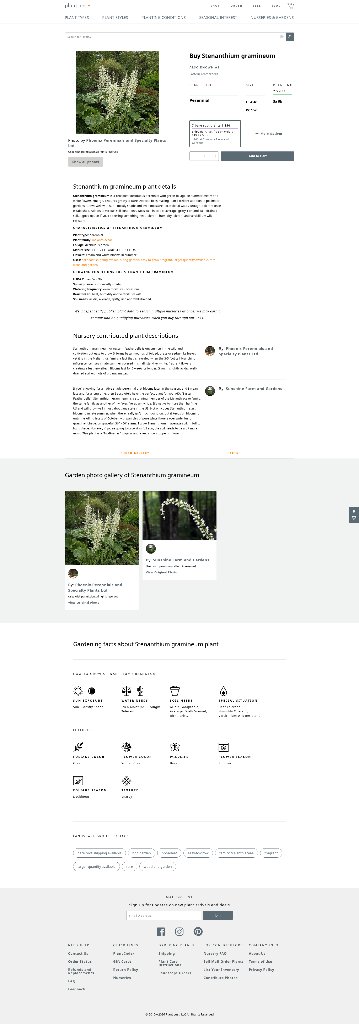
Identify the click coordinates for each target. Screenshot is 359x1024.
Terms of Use (260, 961)
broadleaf (169, 853)
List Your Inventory (221, 969)
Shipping (167, 953)
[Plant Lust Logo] (77, 6)
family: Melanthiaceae (236, 853)
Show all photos (85, 162)
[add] (215, 156)
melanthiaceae (102, 240)
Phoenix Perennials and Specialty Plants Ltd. (95, 587)
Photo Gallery (134, 453)
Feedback (76, 989)
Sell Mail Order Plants (224, 961)
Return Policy (125, 969)
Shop (215, 6)
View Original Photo (84, 603)
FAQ (72, 981)
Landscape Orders (175, 973)
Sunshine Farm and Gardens (181, 559)
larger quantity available (191, 260)
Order (236, 6)
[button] (282, 37)
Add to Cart (257, 156)
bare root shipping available (101, 260)
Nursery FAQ (215, 953)
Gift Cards (122, 961)
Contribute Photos (220, 977)
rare (212, 260)
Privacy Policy (261, 969)
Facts (233, 453)
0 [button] (291, 4)
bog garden (131, 260)
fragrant (166, 260)
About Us (257, 953)
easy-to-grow (150, 260)
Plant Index (124, 953)
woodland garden (85, 265)
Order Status (80, 961)
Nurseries (122, 977)
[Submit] (290, 37)
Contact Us (78, 953)
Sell (257, 6)
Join (218, 915)
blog (276, 6)
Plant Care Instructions (170, 963)
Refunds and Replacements (81, 971)
